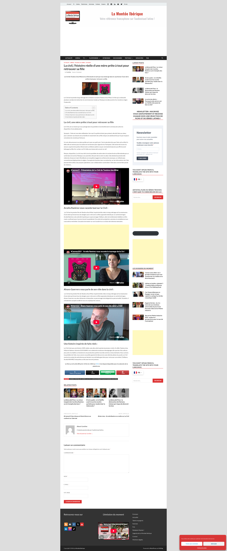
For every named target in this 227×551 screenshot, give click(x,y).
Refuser (214, 544)
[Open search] (162, 58)
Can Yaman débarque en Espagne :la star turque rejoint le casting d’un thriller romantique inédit (154, 295)
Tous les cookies (192, 544)
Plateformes (84, 4)
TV (73, 4)
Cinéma (78, 4)
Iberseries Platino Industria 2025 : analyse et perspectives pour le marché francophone (154, 318)
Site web (67, 492)
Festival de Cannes (80, 62)
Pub (147, 58)
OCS (97, 364)
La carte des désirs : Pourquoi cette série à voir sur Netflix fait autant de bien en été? (153, 102)
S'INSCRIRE (142, 158)
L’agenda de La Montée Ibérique (142, 533)
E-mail (66, 484)
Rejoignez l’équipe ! (138, 530)
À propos (135, 514)
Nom (66, 476)
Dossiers (103, 4)
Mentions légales (137, 539)
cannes (72, 379)
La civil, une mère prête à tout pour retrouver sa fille (80, 110)
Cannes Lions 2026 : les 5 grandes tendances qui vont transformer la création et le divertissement (154, 275)
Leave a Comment (76, 72)
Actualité (68, 58)
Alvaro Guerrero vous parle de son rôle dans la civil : (80, 115)
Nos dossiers (117, 58)
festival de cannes (80, 379)
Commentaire (69, 453)
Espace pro (139, 58)
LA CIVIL (89, 379)
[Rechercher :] (148, 197)
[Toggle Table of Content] (93, 107)
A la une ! (69, 4)
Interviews (91, 4)
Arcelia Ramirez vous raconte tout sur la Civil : (79, 112)
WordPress (153, 548)
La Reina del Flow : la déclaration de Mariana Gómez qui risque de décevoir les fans (119, 403)
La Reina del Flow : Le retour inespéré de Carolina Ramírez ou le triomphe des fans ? (74, 402)
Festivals (98, 4)
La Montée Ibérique (79, 548)
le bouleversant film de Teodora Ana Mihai (104, 379)
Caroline (68, 72)
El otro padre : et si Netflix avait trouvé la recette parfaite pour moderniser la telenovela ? (95, 403)
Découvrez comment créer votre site (146, 233)
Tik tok (125, 4)
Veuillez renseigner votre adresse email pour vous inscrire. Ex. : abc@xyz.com (147, 153)
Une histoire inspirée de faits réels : (75, 117)
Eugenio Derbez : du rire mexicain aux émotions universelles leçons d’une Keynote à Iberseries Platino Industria (154, 306)
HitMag (161, 548)
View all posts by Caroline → (85, 433)
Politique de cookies (202, 548)
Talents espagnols (137, 520)
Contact (134, 536)
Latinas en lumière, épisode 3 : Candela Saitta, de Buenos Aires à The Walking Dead (154, 285)
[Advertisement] (113, 42)
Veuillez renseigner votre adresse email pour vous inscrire (148, 144)
